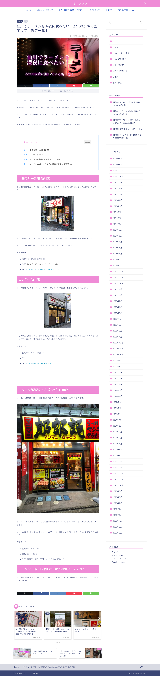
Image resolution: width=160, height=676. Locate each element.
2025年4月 (117, 188)
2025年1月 (117, 206)
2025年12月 (118, 170)
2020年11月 (118, 479)
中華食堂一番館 (39, 150)
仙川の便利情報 (119, 59)
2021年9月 (117, 426)
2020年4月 (117, 521)
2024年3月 (117, 253)
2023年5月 (117, 313)
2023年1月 (117, 337)
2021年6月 (117, 444)
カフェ (115, 41)
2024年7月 (117, 230)
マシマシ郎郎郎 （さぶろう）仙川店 (45, 159)
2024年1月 (117, 265)
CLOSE (87, 142)
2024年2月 (117, 259)
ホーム (28, 10)
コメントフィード (119, 558)
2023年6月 (117, 307)
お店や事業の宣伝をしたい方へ (71, 10)
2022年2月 (117, 396)
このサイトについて (45, 10)
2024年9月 (117, 224)
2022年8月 (117, 366)
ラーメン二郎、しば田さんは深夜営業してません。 (51, 164)
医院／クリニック (120, 71)
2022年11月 (118, 348)
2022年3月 (117, 390)
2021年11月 (118, 414)
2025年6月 (117, 182)
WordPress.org (119, 562)
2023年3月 (117, 325)
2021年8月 (117, 432)
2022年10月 (118, 354)
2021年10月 (118, 420)
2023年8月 (117, 295)
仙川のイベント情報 (121, 53)
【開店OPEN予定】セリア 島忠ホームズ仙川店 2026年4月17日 (127, 121)
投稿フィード (117, 555)
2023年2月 (117, 331)
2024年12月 (118, 212)
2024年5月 (117, 242)
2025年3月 (117, 194)
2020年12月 (118, 473)
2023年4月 (117, 319)
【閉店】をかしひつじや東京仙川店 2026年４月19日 (127, 103)
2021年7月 (117, 438)
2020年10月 (118, 485)
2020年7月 (117, 503)
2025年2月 (117, 200)
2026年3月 (117, 164)
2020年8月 (117, 497)
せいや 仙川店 (36, 154)
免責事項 (35, 673)
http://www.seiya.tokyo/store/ (40, 363)
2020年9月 (117, 491)
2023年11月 (118, 277)
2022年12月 (118, 343)
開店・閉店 (117, 83)
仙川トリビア (118, 65)
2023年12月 (118, 271)
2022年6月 (117, 378)
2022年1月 (117, 402)
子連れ (115, 77)
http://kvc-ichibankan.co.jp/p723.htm (43, 269)
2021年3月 (117, 461)
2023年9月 (117, 289)
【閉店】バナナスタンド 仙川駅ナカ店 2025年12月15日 (127, 136)
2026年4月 (117, 158)
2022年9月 (117, 360)
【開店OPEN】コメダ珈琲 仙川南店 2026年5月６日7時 (126, 112)
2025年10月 (118, 176)
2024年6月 (117, 236)
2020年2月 (117, 533)
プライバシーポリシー (22, 673)
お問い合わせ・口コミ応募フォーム (120, 10)
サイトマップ (94, 10)
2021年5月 (117, 449)
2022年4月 (117, 384)
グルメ (20, 21)
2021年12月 (118, 408)
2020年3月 (117, 527)
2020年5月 (117, 515)
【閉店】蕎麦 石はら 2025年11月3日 (127, 129)
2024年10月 (118, 218)
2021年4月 (117, 455)
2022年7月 (117, 372)
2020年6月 (117, 509)
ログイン (115, 552)
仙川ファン (80, 3)
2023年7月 (117, 301)
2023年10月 (118, 283)
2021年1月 (117, 467)
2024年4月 (117, 248)
